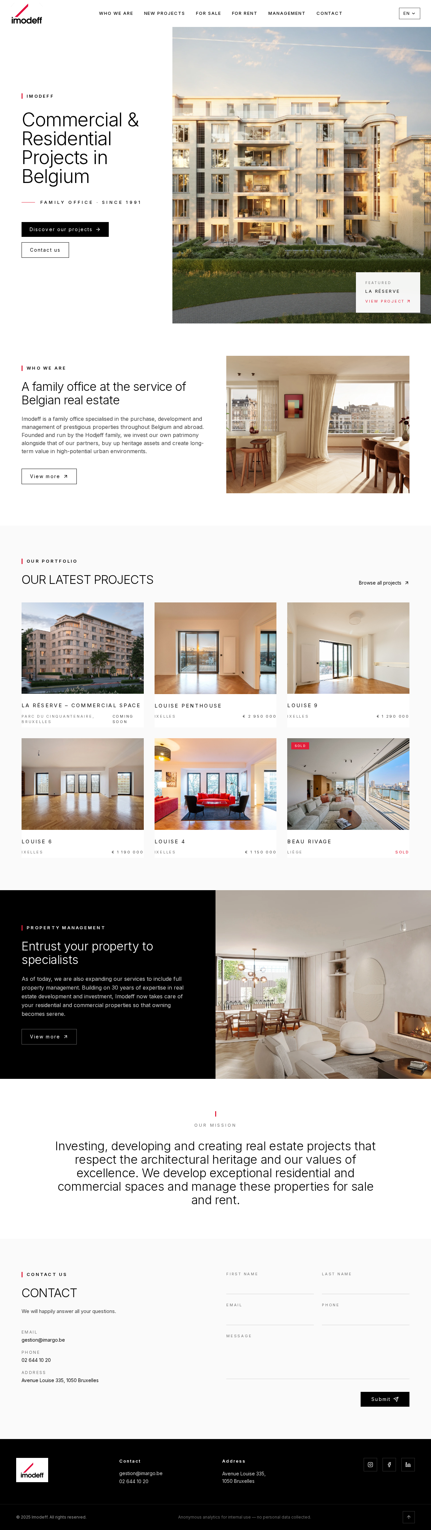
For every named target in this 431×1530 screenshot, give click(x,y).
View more (45, 476)
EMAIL (234, 1305)
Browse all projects (380, 583)
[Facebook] (389, 1464)
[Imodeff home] (27, 13)
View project (385, 301)
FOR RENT (245, 13)
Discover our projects (61, 229)
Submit (381, 1399)
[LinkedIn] (408, 1464)
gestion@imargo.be (141, 1473)
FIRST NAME (242, 1274)
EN (406, 13)
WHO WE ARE (116, 13)
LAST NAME (337, 1274)
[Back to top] (409, 1517)
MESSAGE (239, 1336)
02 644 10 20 (133, 1481)
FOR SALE (208, 13)
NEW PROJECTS (164, 13)
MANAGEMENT (287, 13)
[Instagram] (370, 1464)
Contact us (45, 250)
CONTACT (330, 13)
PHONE (331, 1305)
